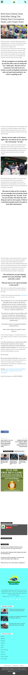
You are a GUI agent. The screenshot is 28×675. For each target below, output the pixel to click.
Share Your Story (4, 649)
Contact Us (3, 654)
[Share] (14, 599)
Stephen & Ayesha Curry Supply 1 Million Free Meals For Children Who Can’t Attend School (21, 443)
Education (3, 640)
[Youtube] (20, 599)
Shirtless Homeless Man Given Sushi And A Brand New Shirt (5, 462)
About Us (3, 652)
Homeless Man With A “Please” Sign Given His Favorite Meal (23, 462)
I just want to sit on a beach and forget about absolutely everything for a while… (7, 443)
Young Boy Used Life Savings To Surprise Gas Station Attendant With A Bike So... (12, 558)
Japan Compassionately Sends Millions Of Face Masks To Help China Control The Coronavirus (13, 370)
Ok (14, 673)
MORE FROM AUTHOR (19, 451)
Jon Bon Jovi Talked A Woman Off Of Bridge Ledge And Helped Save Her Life (14, 462)
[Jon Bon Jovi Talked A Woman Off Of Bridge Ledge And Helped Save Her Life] (14, 457)
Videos (2, 647)
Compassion (3, 459)
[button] (25, 2)
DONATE (3, 638)
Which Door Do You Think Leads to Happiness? (13, 562)
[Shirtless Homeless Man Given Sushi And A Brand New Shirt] (5, 457)
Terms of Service (4, 656)
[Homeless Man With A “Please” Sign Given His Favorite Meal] (23, 457)
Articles (2, 636)
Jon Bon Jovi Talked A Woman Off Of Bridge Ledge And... (18, 617)
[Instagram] (11, 599)
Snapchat (3, 643)
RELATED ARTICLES (8, 451)
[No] (26, 671)
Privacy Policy (4, 658)
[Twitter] (17, 599)
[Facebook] (8, 599)
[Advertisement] (14, 7)
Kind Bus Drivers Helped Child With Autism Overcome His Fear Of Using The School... (12, 547)
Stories (2, 645)
